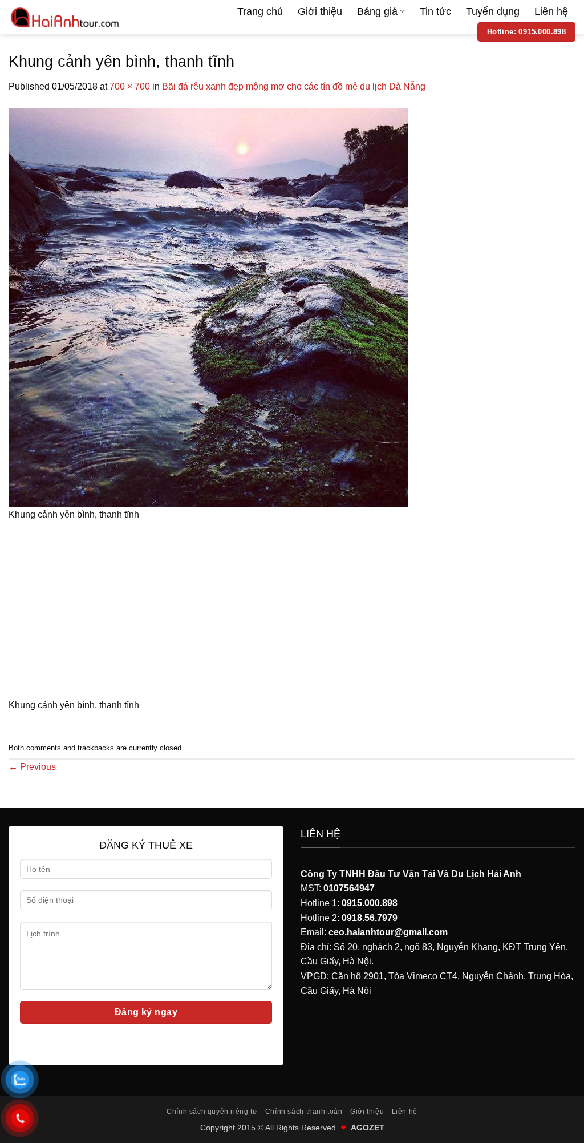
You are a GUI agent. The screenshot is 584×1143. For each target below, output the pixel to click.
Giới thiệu (320, 11)
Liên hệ (551, 11)
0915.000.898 (370, 903)
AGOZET (367, 1127)
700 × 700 (130, 86)
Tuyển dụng (493, 11)
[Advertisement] (292, 613)
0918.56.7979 (370, 918)
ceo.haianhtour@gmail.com (388, 932)
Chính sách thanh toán (304, 1112)
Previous (32, 767)
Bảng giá (377, 11)
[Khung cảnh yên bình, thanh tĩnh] (208, 307)
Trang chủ (260, 11)
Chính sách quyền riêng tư (212, 1112)
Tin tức (435, 11)
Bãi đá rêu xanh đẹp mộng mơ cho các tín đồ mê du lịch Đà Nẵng (293, 86)
